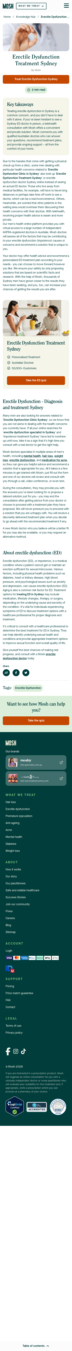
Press (9, 911)
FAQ (8, 1000)
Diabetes (11, 844)
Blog (8, 925)
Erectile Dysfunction (28, 688)
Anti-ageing (12, 823)
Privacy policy (14, 1033)
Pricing (10, 986)
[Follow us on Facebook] (8, 1052)
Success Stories (16, 897)
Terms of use (13, 1026)
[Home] (8, 6)
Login (9, 951)
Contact (10, 1007)
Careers (10, 918)
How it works (13, 869)
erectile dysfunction (22, 460)
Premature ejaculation (19, 816)
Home (7, 17)
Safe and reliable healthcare (22, 890)
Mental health (14, 837)
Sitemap (11, 932)
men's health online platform (25, 224)
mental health (32, 456)
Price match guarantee (19, 993)
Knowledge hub (25, 17)
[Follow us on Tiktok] (23, 1052)
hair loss (47, 456)
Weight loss (13, 851)
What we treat (29, 6)
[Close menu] (66, 6)
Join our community (18, 904)
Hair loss (11, 802)
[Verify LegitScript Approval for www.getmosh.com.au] (15, 1106)
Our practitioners (16, 883)
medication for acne (54, 460)
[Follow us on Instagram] (15, 1052)
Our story (11, 876)
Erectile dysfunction (18, 809)
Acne (9, 830)
